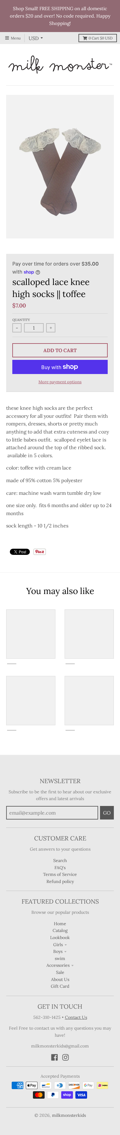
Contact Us (76, 1017)
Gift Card (60, 986)
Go (107, 813)
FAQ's (60, 867)
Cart (101, 38)
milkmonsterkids (69, 1115)
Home (60, 923)
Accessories (58, 965)
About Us (60, 979)
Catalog (60, 930)
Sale (60, 972)
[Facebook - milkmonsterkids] (54, 1057)
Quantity (21, 320)
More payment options (60, 381)
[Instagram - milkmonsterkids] (65, 1057)
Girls (58, 944)
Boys (57, 951)
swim (60, 958)
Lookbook (60, 937)
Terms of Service (60, 874)
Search (60, 860)
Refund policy (60, 881)
